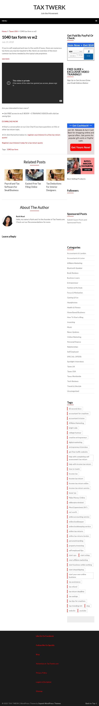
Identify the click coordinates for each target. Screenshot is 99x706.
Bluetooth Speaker (74, 268)
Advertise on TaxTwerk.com (47, 663)
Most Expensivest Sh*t (78, 507)
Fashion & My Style (74, 288)
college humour (75, 433)
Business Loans (73, 278)
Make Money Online (77, 498)
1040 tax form (12, 149)
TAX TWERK (49, 7)
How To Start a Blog (75, 317)
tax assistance (74, 582)
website (72, 611)
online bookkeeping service (80, 526)
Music (69, 327)
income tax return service (79, 488)
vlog (88, 606)
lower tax (72, 493)
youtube (82, 611)
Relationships (72, 347)
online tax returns (76, 531)
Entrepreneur (72, 283)
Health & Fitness (74, 307)
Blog (38, 654)
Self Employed (73, 352)
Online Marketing (74, 337)
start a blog (85, 555)
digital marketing (75, 442)
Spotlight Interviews (75, 361)
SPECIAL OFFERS (74, 357)
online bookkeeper (76, 522)
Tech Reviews (73, 381)
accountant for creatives (79, 413)
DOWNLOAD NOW (10, 121)
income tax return (76, 478)
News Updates (73, 332)
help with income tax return (80, 464)
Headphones (72, 302)
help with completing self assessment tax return (79, 458)
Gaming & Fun (72, 297)
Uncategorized (73, 391)
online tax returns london (79, 536)
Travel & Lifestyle (74, 386)
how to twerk (74, 469)
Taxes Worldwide (74, 376)
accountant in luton (77, 418)
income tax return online (78, 483)
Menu (4, 21)
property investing (76, 545)
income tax (73, 474)
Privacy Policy (41, 673)
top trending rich (75, 606)
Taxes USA (13, 31)
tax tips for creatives (77, 601)
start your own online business (77, 575)
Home (4, 31)
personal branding (76, 541)
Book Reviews (73, 273)
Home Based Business (76, 312)
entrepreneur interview (78, 447)
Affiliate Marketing (74, 263)
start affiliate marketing (78, 560)
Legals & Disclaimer (43, 682)
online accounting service (79, 517)
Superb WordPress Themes (49, 703)
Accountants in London (76, 253)
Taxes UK (71, 366)
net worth (73, 512)
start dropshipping (76, 569)
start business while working (80, 565)
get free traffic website (78, 452)
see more (5, 59)
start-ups (72, 555)
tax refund (73, 587)
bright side (73, 428)
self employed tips (76, 550)
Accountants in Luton (76, 258)
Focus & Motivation (75, 293)
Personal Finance (74, 342)
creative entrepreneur (78, 437)
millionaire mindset (76, 502)
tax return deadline (76, 591)
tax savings (73, 596)
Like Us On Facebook (45, 636)
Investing (71, 322)
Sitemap (39, 691)
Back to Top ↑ (91, 703)
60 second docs (75, 409)
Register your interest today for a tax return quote (22, 143)
